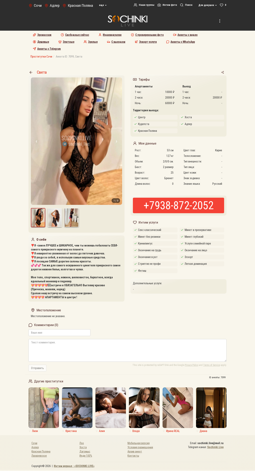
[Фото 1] (38, 217)
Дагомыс (84, 451)
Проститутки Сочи (41, 56)
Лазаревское (39, 455)
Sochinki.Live (215, 447)
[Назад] (31, 72)
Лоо (81, 443)
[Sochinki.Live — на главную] (127, 21)
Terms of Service (211, 365)
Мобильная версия (139, 443)
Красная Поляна (40, 451)
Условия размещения (140, 447)
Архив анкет (135, 451)
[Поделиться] (223, 72)
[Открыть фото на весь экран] (76, 141)
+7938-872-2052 (179, 205)
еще (102, 5)
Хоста (83, 447)
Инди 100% (85, 455)
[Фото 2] (55, 217)
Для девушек (206, 5)
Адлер (35, 447)
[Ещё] (219, 21)
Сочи (34, 443)
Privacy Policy (191, 365)
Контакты (133, 455)
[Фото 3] (71, 217)
